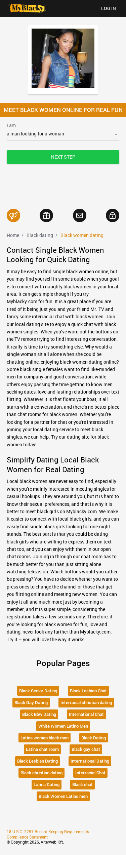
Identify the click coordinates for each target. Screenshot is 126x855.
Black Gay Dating (31, 702)
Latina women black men (44, 738)
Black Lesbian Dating (37, 761)
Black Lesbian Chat (88, 691)
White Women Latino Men (63, 726)
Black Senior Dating (38, 691)
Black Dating (93, 738)
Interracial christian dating (86, 702)
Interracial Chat (90, 773)
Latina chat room (42, 749)
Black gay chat (86, 749)
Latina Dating (46, 784)
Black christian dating (41, 773)
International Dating (90, 761)
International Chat (86, 714)
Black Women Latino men (63, 796)
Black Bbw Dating (39, 714)
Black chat (82, 784)
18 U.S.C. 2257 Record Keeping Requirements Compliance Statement (48, 834)
